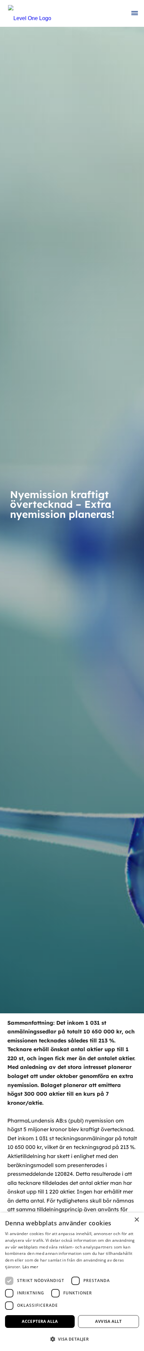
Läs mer (30, 1267)
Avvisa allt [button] (108, 1321)
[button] (72, 1339)
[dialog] (72, 1282)
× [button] (136, 1219)
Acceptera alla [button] (40, 1321)
